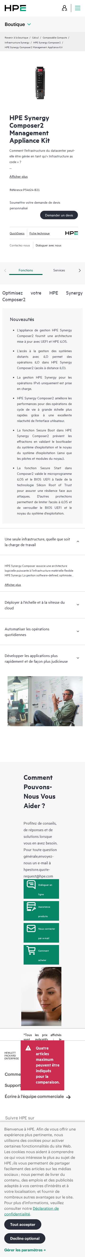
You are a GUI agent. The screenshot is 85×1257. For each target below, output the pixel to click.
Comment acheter (43, 955)
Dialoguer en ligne (45, 889)
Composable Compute (55, 37)
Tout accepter (22, 1224)
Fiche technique (40, 233)
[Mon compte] (64, 7)
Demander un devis (59, 215)
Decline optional (24, 1238)
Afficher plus (18, 176)
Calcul (35, 37)
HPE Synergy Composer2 (47, 42)
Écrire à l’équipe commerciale (34, 1096)
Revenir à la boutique (16, 37)
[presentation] (80, 270)
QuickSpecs (17, 233)
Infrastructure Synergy (17, 42)
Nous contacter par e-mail (46, 933)
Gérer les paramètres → (25, 1250)
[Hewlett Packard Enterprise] (15, 7)
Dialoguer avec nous (48, 245)
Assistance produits (44, 911)
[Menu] (77, 7)
